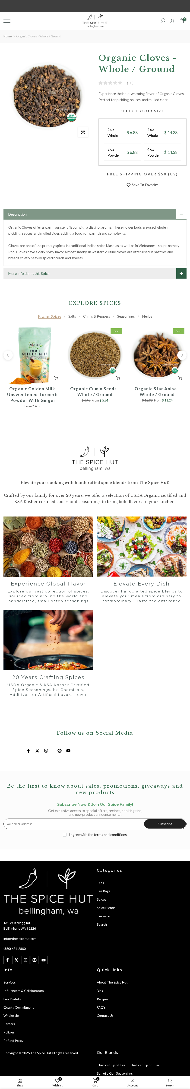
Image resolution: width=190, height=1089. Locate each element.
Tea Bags (103, 891)
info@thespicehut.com (19, 939)
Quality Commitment (18, 1007)
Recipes (102, 999)
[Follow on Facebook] (28, 750)
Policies (9, 1032)
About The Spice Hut (112, 982)
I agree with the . (98, 834)
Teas (100, 883)
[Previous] (8, 355)
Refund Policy (13, 1041)
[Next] (182, 355)
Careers (9, 1024)
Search (102, 924)
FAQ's (101, 1007)
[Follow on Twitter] (37, 750)
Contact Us (105, 1015)
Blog (100, 991)
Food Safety (12, 999)
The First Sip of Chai (144, 1065)
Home (7, 36)
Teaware (103, 916)
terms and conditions (110, 834)
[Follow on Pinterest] (59, 750)
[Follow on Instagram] (46, 750)
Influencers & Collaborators (23, 991)
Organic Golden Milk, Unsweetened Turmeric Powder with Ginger (33, 394)
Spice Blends (106, 908)
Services (9, 982)
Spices (101, 899)
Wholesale (11, 1015)
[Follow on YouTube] (68, 750)
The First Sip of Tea (111, 1065)
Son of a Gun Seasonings (115, 1073)
